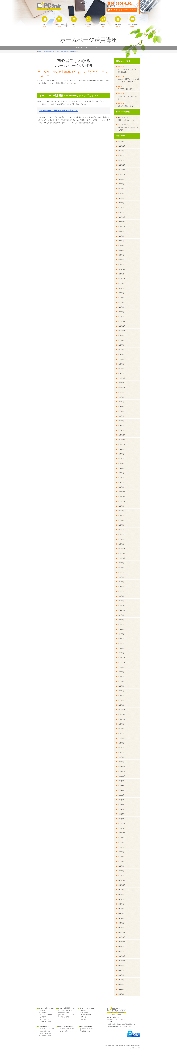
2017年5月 (121, 468)
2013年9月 (121, 667)
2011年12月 (121, 766)
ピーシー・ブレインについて (88, 1008)
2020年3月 (121, 307)
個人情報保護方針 (86, 1014)
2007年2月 (121, 994)
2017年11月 (121, 440)
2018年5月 (121, 411)
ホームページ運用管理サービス (66, 1008)
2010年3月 (121, 866)
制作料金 (42, 1010)
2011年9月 (121, 781)
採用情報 (83, 1019)
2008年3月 (121, 946)
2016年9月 (121, 506)
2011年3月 (121, 809)
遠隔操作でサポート (87, 1031)
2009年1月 (121, 928)
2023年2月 (121, 155)
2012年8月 (121, 729)
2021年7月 (121, 241)
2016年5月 (121, 525)
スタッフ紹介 (84, 1012)
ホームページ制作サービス (46, 1008)
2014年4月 (121, 638)
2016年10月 (121, 501)
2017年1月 (121, 487)
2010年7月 (121, 847)
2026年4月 (121, 141)
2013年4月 (121, 691)
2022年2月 (121, 207)
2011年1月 (121, 819)
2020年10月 (121, 278)
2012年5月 (121, 743)
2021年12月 (121, 217)
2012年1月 (121, 762)
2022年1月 (121, 212)
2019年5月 (121, 354)
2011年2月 (121, 814)
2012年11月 (121, 714)
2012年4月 (121, 748)
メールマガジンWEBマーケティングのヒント (127, 119)
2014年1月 (121, 653)
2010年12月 (121, 823)
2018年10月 (121, 388)
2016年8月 (121, 511)
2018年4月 (121, 416)
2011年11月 (121, 771)
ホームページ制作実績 (46, 1014)
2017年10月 (121, 444)
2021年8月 (121, 236)
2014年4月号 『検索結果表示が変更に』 (58, 110)
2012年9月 (121, 724)
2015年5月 (121, 582)
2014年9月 (121, 615)
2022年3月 (121, 203)
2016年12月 (121, 492)
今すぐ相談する (124, 10)
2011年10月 (121, 776)
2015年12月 (121, 549)
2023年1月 (121, 160)
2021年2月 (121, 264)
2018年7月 (121, 402)
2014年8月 (121, 620)
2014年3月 (121, 643)
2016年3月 (121, 534)
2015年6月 (121, 577)
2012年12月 (121, 710)
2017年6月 (121, 463)
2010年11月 (121, 828)
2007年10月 (121, 961)
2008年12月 (121, 932)
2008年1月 (121, 951)
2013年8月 (121, 672)
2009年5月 (121, 909)
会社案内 (83, 1010)
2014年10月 (121, 610)
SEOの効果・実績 (45, 1031)
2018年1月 (121, 430)
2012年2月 (121, 757)
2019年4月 (121, 359)
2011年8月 (121, 785)
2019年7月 (121, 345)
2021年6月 (121, 245)
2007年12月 (121, 956)
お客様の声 (43, 1017)
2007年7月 (121, 970)
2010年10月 (121, 833)
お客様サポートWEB (87, 1029)
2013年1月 (121, 705)
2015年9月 (121, 563)
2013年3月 (121, 695)
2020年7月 (121, 288)
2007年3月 (121, 989)
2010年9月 (121, 837)
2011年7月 (121, 790)
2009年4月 (121, 913)
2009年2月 (121, 923)
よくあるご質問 (44, 1019)
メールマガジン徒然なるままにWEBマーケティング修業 (128, 127)
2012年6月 (121, 738)
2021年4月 (121, 255)
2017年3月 (121, 477)
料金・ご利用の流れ (45, 1033)
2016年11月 (121, 496)
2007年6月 (121, 975)
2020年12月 (121, 269)
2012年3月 (121, 752)
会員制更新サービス (64, 1012)
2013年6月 (121, 681)
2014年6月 (121, 629)
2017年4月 (121, 473)
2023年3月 (121, 151)
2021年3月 (121, 260)
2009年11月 (121, 880)
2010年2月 (121, 871)
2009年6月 (121, 904)
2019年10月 (121, 331)
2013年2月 (121, 700)
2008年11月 (121, 937)
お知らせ (83, 1017)
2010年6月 (121, 852)
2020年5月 (121, 297)
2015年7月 (121, 572)
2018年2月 (121, 425)
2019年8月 (121, 340)
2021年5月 (121, 250)
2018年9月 (121, 392)
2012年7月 (121, 733)
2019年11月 (121, 326)
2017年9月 (121, 449)
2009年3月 (121, 918)
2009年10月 (121, 885)
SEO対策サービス (44, 1026)
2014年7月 (121, 624)
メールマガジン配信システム (68, 1029)
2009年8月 (121, 894)
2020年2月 (121, 312)
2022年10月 (121, 174)
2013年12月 (121, 657)
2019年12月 (121, 321)
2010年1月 (121, 875)
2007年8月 (121, 965)
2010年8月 (121, 842)
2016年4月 (121, 530)
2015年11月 (121, 553)
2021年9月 (121, 231)
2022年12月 (121, 165)
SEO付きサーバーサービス (66, 1014)
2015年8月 (121, 568)
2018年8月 (121, 397)
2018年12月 (121, 378)
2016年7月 (121, 515)
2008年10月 (121, 942)
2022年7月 (121, 184)
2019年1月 (121, 373)
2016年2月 (121, 539)
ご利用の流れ (44, 1012)
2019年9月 (121, 335)
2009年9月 (121, 890)
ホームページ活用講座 (86, 1026)
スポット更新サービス (65, 1010)
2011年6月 (121, 795)
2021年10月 (121, 226)
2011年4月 (121, 804)
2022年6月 (121, 189)
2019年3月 (121, 364)
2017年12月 (121, 435)
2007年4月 (121, 984)
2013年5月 (121, 686)
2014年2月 (121, 648)
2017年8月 (121, 454)
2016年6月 (121, 520)
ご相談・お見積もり (45, 1021)
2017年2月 (121, 482)
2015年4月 (121, 586)
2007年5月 (121, 980)
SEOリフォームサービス (47, 1029)
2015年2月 (121, 596)
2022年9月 (121, 179)
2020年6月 (121, 293)
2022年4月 (121, 198)
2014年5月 (121, 634)
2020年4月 (121, 302)
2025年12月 (121, 146)
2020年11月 (121, 274)
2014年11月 (121, 605)
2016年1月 (121, 544)
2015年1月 (121, 601)
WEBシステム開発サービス (65, 1026)
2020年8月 (121, 283)
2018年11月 (121, 383)
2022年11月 (121, 170)
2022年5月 (121, 193)
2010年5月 (121, 856)
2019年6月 (121, 350)
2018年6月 (121, 406)
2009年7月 (121, 899)
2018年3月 (121, 421)
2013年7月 (121, 676)
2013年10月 (121, 662)
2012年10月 (121, 719)
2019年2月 (121, 369)
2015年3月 (121, 591)
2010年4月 (121, 861)
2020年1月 (121, 316)
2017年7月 (121, 458)
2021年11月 (121, 222)
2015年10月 (121, 558)
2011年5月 (121, 800)
